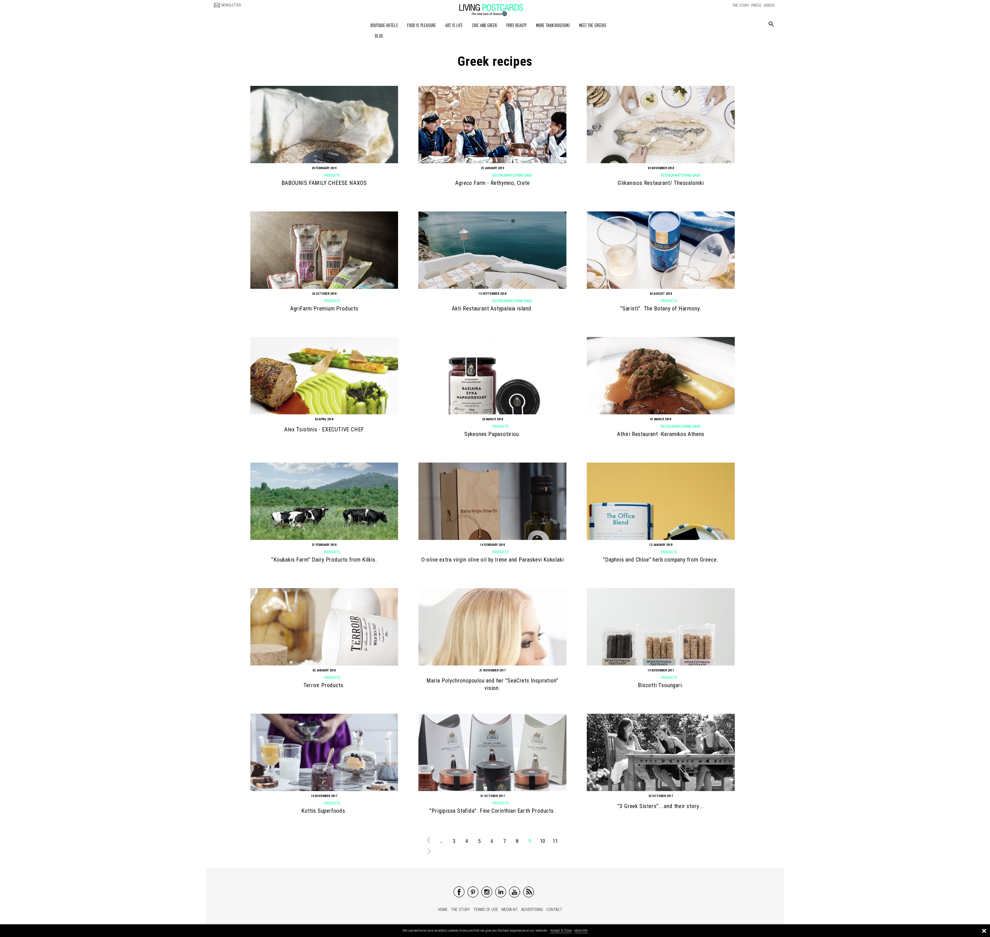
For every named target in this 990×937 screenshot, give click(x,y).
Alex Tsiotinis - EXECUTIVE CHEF (324, 429)
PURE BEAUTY (516, 25)
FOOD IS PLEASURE (421, 25)
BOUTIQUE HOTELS (384, 25)
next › (428, 852)
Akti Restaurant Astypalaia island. (492, 308)
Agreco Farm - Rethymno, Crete (492, 183)
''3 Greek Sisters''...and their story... (660, 806)
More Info (581, 930)
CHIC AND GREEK (484, 25)
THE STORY (740, 5)
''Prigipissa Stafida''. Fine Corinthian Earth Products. (493, 811)
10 (542, 841)
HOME (443, 909)
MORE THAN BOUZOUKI (553, 25)
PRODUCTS (332, 175)
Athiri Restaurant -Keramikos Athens (660, 434)
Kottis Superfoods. (324, 811)
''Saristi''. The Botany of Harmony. (660, 308)
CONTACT (554, 909)
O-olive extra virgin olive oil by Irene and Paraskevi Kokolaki (492, 559)
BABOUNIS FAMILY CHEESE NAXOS (324, 183)
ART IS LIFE (454, 25)
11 (555, 841)
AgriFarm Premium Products (324, 308)
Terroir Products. (324, 685)
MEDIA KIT (509, 909)
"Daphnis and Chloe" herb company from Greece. (660, 559)
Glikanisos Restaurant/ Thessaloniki (661, 183)
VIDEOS (769, 5)
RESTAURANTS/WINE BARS (512, 175)
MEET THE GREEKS (593, 25)
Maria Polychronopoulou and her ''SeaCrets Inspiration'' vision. (492, 684)
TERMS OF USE (485, 909)
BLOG (379, 36)
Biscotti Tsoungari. (660, 685)
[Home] (496, 7)
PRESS (756, 5)
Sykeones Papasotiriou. (492, 434)
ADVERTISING (532, 909)
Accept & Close (561, 930)
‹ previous (428, 841)
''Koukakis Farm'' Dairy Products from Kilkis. (324, 559)
